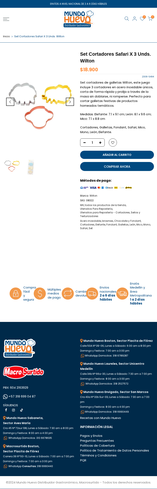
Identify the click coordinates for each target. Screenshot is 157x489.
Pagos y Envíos (91, 436)
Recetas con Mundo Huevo (100, 418)
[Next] (70, 102)
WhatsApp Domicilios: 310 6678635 (30, 438)
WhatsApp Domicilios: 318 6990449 (107, 411)
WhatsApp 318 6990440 (30, 466)
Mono (146, 224)
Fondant (111, 224)
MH (82, 205)
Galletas (123, 224)
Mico (139, 224)
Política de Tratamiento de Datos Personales (114, 450)
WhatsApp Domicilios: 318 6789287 (106, 355)
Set (91, 228)
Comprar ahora (117, 166)
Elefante (100, 224)
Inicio (6, 36)
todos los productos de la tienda (105, 205)
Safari (84, 228)
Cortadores (87, 224)
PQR (83, 460)
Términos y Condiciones (98, 455)
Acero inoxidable (90, 221)
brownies (107, 221)
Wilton (93, 195)
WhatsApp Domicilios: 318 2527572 (106, 383)
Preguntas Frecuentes (97, 440)
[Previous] (10, 102)
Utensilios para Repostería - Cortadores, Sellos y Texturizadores (110, 214)
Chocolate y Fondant (127, 221)
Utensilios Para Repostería (96, 209)
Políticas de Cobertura (97, 445)
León (132, 224)
